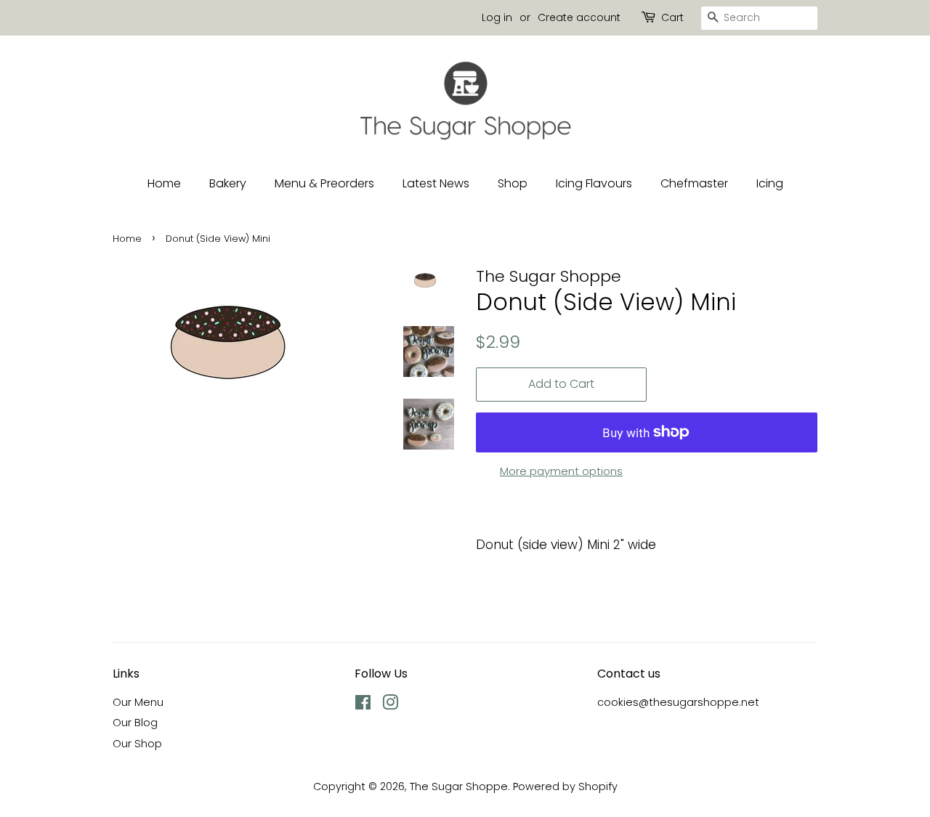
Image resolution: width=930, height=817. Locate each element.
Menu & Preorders (324, 183)
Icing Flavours (594, 183)
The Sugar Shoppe (459, 786)
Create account (579, 17)
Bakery (227, 183)
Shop (512, 183)
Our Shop (137, 743)
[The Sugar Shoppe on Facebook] (363, 705)
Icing (769, 183)
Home (164, 183)
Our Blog (135, 722)
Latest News (436, 183)
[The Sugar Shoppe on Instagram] (390, 705)
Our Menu (138, 702)
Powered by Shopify (565, 786)
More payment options (561, 471)
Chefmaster (694, 183)
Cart (672, 17)
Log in (497, 17)
